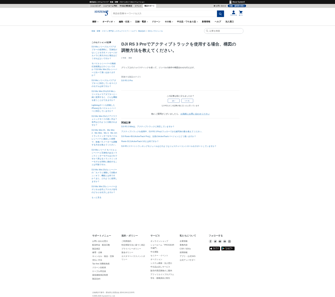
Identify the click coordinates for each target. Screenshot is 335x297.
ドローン (156, 21)
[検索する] (220, 13)
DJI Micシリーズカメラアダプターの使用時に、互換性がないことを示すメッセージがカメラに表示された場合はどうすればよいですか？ (104, 53)
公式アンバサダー (187, 260)
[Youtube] (220, 241)
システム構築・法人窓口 (161, 263)
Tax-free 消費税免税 (101, 264)
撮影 (94, 21)
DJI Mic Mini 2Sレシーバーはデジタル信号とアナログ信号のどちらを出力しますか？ (104, 189)
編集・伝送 (124, 21)
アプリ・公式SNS (188, 256)
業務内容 (184, 245)
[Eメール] (225, 241)
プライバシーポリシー (131, 249)
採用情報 (184, 252)
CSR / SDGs (185, 249)
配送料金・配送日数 (101, 245)
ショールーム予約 (110, 6)
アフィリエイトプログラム (162, 274)
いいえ (187, 101)
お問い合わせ (221, 6)
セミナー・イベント (159, 255)
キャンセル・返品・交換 (103, 256)
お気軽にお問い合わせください (195, 114)
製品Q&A (96, 279)
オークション (156, 259)
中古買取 (154, 252)
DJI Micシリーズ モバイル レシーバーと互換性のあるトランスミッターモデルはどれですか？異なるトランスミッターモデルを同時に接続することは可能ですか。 (104, 157)
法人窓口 (229, 21)
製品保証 (96, 249)
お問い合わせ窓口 (100, 241)
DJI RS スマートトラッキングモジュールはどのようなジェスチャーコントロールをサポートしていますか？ (168, 146)
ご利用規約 (126, 241)
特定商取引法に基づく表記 (133, 245)
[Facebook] (210, 241)
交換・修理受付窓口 (237, 6)
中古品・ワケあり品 (186, 21)
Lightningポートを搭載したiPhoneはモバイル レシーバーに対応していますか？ (104, 108)
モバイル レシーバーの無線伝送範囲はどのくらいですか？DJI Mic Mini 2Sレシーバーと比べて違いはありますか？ (104, 69)
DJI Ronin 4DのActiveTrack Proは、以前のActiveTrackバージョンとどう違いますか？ (158, 136)
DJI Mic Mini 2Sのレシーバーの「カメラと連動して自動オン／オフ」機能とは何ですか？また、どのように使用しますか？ (104, 175)
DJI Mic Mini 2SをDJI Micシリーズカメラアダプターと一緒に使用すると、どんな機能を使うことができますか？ (104, 95)
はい (173, 101)
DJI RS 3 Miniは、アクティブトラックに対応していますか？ (147, 126)
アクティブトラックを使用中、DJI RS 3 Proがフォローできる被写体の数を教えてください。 (162, 131)
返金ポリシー (127, 252)
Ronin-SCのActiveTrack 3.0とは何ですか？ (140, 141)
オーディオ (107, 21)
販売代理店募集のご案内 (161, 270)
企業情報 (184, 241)
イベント (138, 6)
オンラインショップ (159, 241)
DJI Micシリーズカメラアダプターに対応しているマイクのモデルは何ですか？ (104, 83)
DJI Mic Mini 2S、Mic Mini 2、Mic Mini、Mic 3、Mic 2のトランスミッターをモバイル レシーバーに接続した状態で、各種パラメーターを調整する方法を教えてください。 (104, 137)
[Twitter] (215, 241)
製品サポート (149, 6)
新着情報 (206, 21)
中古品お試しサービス (160, 267)
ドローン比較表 (99, 267)
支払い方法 (97, 260)
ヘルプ (218, 21)
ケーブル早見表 (99, 271)
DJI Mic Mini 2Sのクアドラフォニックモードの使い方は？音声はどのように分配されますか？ (104, 120)
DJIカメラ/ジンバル (155, 31)
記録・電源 (140, 21)
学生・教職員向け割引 (160, 278)
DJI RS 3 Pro (127, 80)
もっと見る (96, 197)
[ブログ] (229, 241)
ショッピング (95, 6)
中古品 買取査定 (126, 6)
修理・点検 (97, 252)
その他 (168, 21)
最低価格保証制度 (100, 275)
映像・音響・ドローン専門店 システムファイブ (110, 31)
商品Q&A (141, 31)
